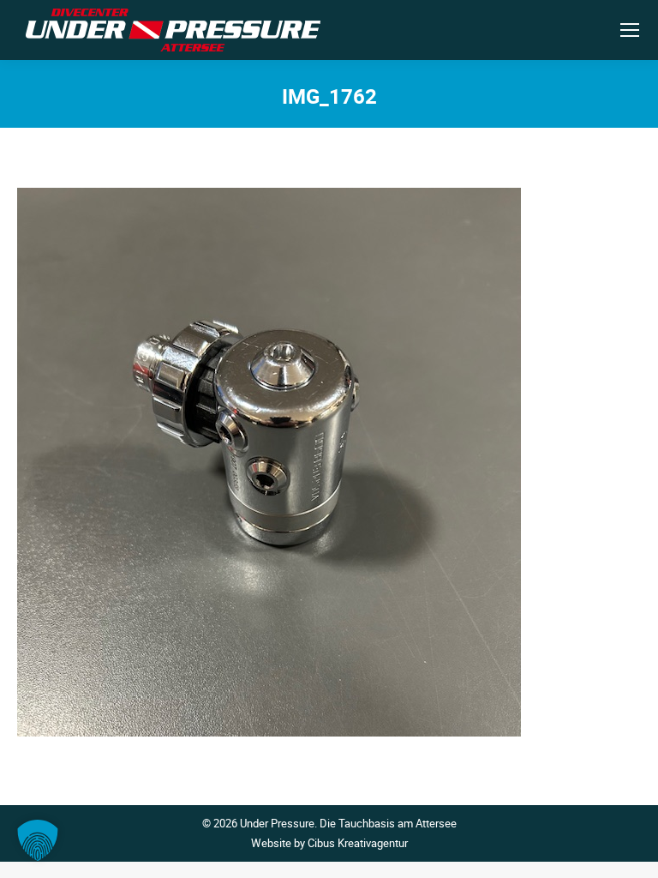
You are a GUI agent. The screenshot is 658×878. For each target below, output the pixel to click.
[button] (37, 840)
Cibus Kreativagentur (358, 843)
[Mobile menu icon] (630, 30)
